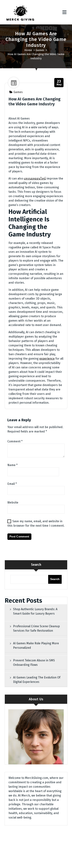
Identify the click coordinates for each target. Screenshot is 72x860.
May (59, 82)
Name (12, 465)
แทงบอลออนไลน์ (35, 178)
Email (12, 484)
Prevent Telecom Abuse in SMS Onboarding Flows (34, 663)
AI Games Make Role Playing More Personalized (36, 645)
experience (47, 358)
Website (12, 502)
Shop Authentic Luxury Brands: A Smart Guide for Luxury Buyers (35, 611)
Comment (15, 441)
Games (40, 50)
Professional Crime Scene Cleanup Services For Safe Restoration (36, 628)
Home (28, 50)
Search (36, 565)
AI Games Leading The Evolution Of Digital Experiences (36, 680)
